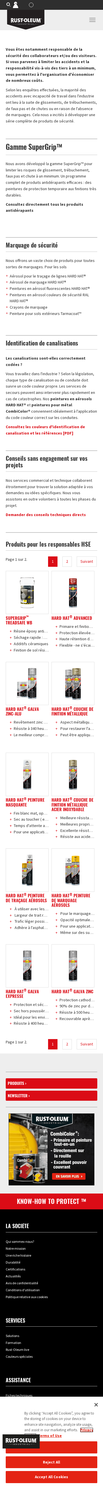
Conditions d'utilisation (23, 1290)
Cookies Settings (51, 1447)
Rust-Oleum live (17, 1349)
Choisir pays (32, 5)
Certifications (15, 1269)
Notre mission (16, 1248)
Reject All (51, 1462)
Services (15, 1320)
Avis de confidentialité (22, 1283)
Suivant (86, 561)
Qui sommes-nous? (20, 1241)
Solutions (12, 1336)
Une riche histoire (18, 1255)
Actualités (13, 1276)
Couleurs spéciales (19, 1356)
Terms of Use (50, 1435)
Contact (19, 4)
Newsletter (17, 1095)
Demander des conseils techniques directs (46, 514)
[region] (51, 1441)
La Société (17, 1226)
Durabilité (13, 1262)
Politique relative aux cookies (27, 1297)
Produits (16, 1083)
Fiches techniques (19, 1395)
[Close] (96, 1404)
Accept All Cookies (51, 1476)
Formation (13, 1342)
